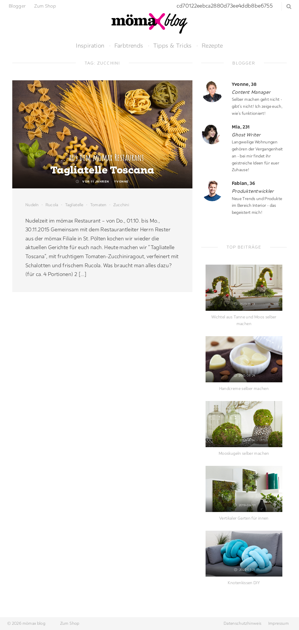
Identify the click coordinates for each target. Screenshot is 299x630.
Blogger (17, 6)
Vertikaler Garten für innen (244, 518)
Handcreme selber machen (244, 388)
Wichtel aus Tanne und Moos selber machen (244, 320)
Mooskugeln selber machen (244, 453)
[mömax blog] (149, 22)
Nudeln (32, 204)
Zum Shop (45, 6)
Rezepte (212, 45)
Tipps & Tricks (172, 45)
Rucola (52, 204)
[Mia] (214, 134)
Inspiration (90, 45)
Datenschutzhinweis (242, 623)
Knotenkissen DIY (244, 582)
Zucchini (121, 204)
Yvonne (121, 181)
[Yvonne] (214, 91)
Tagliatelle (74, 204)
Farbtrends (128, 45)
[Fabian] (214, 190)
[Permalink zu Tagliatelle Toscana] (102, 134)
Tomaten (98, 204)
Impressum (278, 623)
